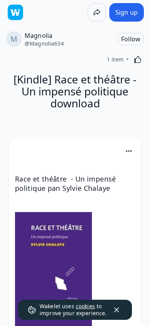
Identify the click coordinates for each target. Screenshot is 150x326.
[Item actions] (129, 151)
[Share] (97, 12)
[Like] (138, 59)
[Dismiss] (116, 310)
